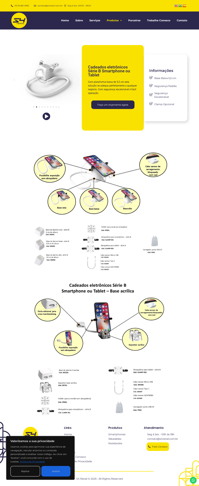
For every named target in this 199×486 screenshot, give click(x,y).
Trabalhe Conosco (158, 20)
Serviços (94, 20)
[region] (40, 458)
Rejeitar (25, 471)
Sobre (79, 20)
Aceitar (56, 471)
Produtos (113, 20)
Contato (182, 20)
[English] (176, 5)
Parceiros (134, 20)
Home (65, 20)
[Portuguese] (180, 5)
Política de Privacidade (32, 461)
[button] (114, 20)
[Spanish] (185, 5)
